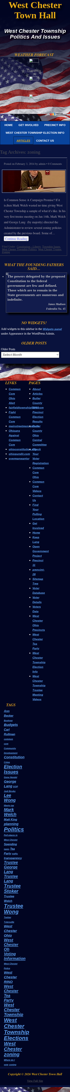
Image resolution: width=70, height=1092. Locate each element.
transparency (13, 858)
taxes (6, 849)
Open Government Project (40, 551)
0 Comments (55, 164)
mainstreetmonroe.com (24, 426)
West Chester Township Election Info (35, 132)
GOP (15, 786)
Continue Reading (16, 239)
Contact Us (45, 140)
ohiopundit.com (19, 453)
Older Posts (8, 349)
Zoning (6, 252)
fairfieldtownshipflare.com (26, 407)
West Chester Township (13, 1009)
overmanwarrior (19, 458)
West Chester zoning (13, 1049)
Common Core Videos (38, 486)
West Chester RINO (10, 977)
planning (11, 824)
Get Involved (28, 125)
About (36, 389)
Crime (7, 762)
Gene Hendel (10, 777)
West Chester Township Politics (19, 249)
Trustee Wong (13, 909)
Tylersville (9, 922)
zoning (12, 1064)
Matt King (10, 819)
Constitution (14, 757)
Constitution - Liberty (29, 246)
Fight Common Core (15, 417)
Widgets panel (52, 329)
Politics (14, 829)
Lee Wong (10, 798)
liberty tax (9, 805)
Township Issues (51, 246)
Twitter (7, 917)
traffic (15, 854)
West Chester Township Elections (16, 1029)
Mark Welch (10, 812)
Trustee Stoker (12, 888)
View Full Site (35, 1080)
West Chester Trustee (49, 249)
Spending (10, 844)
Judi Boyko (10, 791)
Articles (23, 140)
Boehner (8, 720)
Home (8, 125)
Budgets (11, 725)
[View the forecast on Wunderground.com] (58, 114)
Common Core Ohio (38, 472)
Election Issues (13, 769)
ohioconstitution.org (22, 449)
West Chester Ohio (10, 930)
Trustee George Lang (11, 867)
